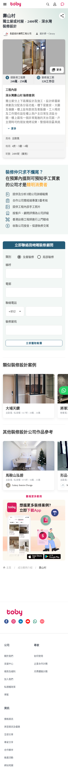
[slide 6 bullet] (39, 70)
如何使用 (38, 655)
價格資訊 (8, 718)
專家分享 (8, 742)
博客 (6, 694)
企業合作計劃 (41, 663)
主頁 (8, 567)
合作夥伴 (8, 749)
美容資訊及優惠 (12, 726)
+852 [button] (12, 311)
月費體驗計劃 (41, 671)
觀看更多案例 (34, 496)
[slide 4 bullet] (34, 70)
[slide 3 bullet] (31, 70)
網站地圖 (8, 765)
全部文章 (8, 734)
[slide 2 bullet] (29, 70)
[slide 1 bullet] (27, 70)
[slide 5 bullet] (36, 70)
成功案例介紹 (25, 567)
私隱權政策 (10, 686)
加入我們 (8, 679)
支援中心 (8, 663)
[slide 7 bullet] (41, 70)
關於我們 (8, 655)
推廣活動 (8, 757)
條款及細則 (10, 671)
